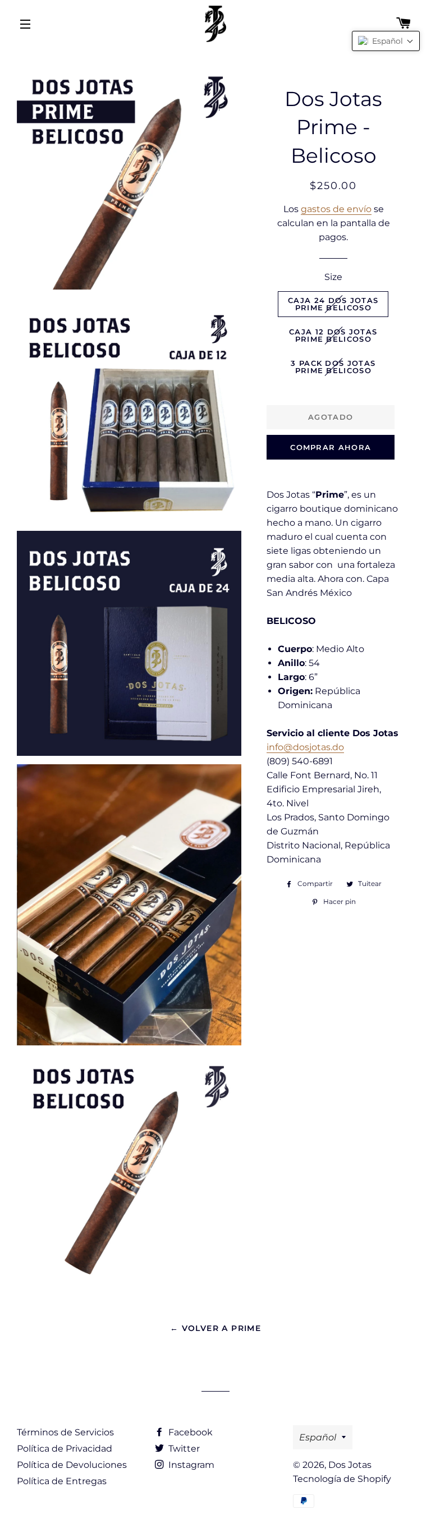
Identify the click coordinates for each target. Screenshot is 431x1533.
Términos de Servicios (65, 1432)
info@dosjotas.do (305, 747)
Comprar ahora (330, 447)
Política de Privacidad (64, 1448)
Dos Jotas (350, 1464)
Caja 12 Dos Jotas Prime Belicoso (333, 335)
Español (317, 1437)
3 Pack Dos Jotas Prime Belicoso (333, 367)
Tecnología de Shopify (342, 1479)
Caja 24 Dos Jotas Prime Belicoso (333, 304)
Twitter (183, 1448)
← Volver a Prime (215, 1328)
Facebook (189, 1432)
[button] (385, 41)
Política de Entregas (62, 1481)
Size (333, 277)
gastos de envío (336, 209)
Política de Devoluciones (72, 1464)
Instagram (190, 1464)
